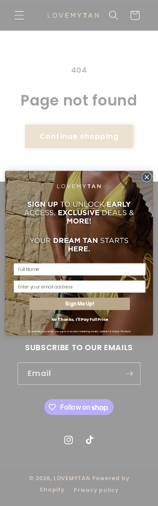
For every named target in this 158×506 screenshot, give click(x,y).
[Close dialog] (147, 176)
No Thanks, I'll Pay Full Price (79, 319)
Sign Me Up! (79, 303)
